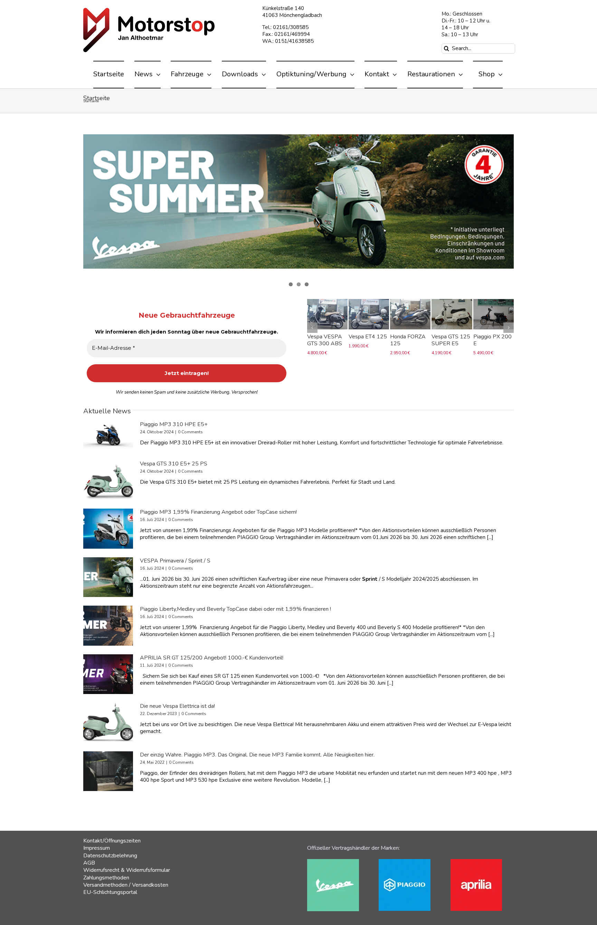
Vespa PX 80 (406, 336)
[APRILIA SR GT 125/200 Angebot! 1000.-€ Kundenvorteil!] (108, 674)
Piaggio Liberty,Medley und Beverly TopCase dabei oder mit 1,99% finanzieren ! (235, 609)
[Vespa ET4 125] (369, 302)
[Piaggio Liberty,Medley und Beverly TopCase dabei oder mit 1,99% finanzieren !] (108, 626)
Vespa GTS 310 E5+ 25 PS (173, 464)
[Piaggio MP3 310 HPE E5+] (108, 435)
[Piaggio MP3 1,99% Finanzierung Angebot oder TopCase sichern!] (108, 529)
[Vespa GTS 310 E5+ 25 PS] (108, 480)
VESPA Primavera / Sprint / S (175, 561)
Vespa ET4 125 (368, 336)
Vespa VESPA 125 (449, 340)
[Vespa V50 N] (327, 302)
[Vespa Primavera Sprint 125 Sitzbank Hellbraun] (493, 302)
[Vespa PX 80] (410, 302)
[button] (312, 333)
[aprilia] (476, 861)
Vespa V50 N (323, 336)
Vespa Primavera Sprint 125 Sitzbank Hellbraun (493, 343)
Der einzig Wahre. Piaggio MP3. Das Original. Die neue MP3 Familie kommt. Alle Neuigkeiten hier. (257, 755)
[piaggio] (404, 861)
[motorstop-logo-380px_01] (149, 10)
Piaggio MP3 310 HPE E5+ (174, 424)
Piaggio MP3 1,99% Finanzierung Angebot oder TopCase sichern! (218, 512)
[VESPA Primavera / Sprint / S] (108, 577)
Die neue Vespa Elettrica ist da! (177, 706)
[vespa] (333, 861)
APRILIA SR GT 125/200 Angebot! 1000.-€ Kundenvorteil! (211, 658)
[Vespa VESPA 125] (452, 302)
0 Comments (190, 432)
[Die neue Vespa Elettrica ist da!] (108, 723)
